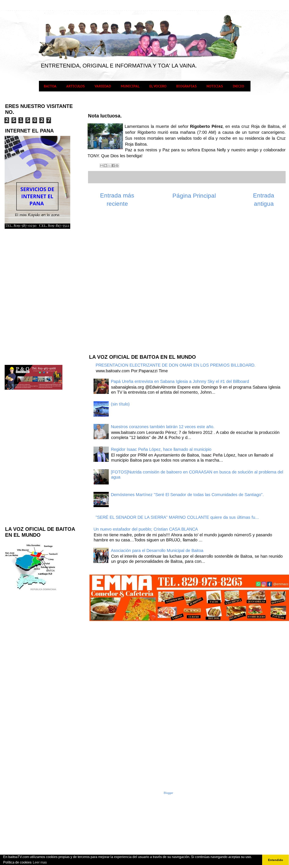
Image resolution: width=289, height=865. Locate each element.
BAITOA (50, 86)
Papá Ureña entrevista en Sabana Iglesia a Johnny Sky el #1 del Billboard (180, 381)
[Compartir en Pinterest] (117, 165)
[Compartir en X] (109, 165)
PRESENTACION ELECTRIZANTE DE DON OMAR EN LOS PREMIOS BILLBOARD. (176, 365)
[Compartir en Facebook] (113, 165)
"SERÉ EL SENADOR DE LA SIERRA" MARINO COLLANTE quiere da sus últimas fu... (177, 517)
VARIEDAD (103, 86)
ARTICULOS (75, 86)
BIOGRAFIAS (186, 86)
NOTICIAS (214, 86)
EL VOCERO (158, 86)
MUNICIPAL (130, 86)
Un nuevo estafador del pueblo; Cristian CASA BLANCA (146, 529)
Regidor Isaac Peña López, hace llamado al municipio (161, 449)
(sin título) (120, 404)
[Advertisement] (120, 282)
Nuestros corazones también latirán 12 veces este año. (163, 426)
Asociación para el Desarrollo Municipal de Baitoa (157, 550)
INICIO (238, 86)
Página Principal (194, 195)
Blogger (168, 793)
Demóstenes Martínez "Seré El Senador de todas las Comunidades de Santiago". (187, 494)
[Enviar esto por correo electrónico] (102, 165)
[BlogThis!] (105, 165)
